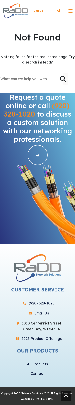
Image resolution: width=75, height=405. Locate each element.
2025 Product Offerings (41, 338)
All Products (37, 364)
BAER (51, 398)
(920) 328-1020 (42, 303)
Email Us (41, 313)
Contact (37, 373)
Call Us (38, 10)
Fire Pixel (40, 398)
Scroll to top (66, 396)
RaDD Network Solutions (28, 393)
